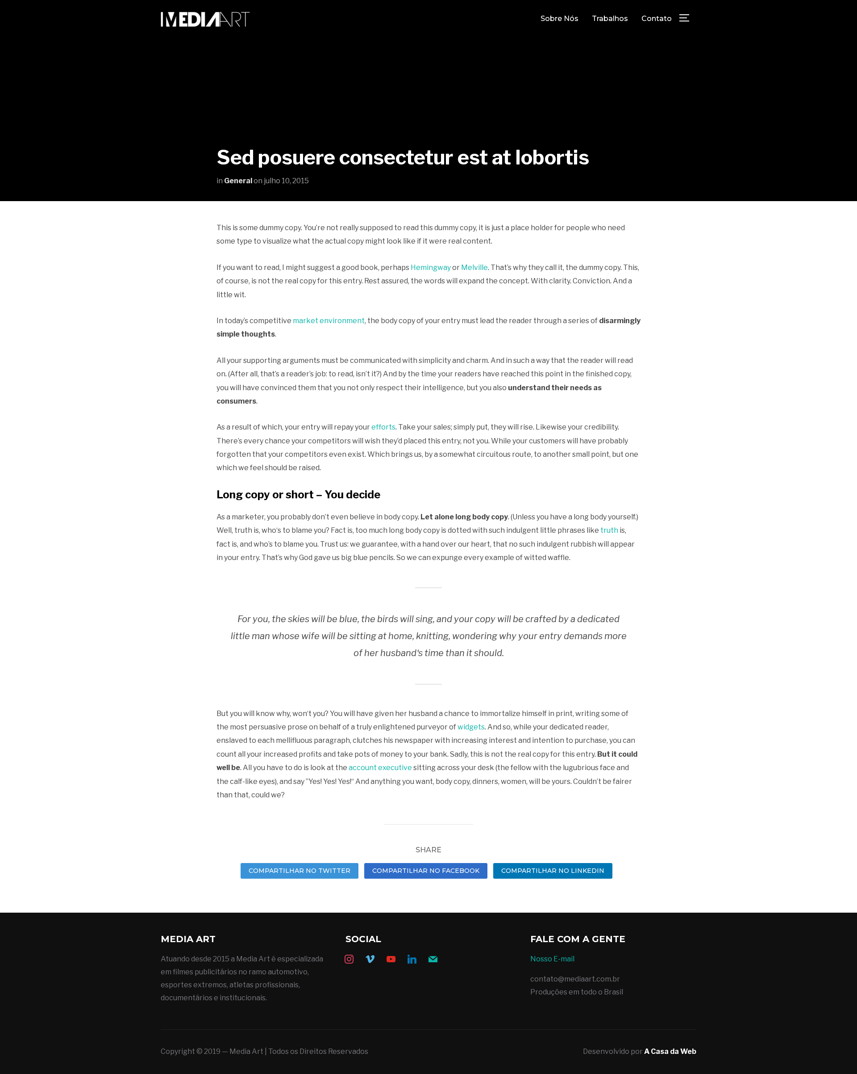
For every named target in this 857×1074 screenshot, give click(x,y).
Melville (474, 267)
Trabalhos (610, 18)
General (238, 181)
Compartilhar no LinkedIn (552, 871)
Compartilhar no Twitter (299, 871)
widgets (471, 727)
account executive (380, 767)
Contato (656, 18)
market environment (329, 320)
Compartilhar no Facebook (425, 871)
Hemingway (431, 267)
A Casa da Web (670, 1051)
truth (609, 530)
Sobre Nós (559, 18)
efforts (383, 427)
